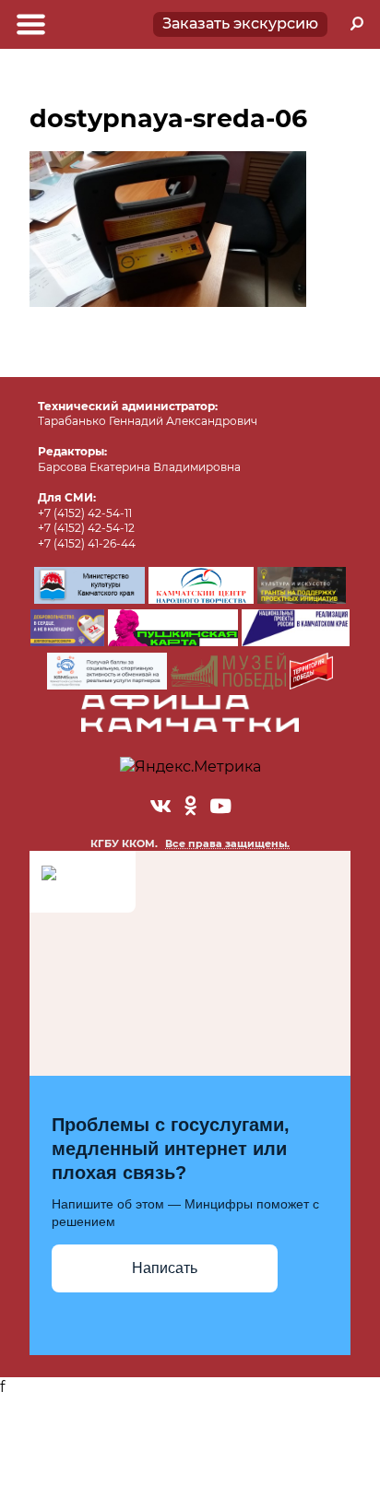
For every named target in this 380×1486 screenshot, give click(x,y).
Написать (164, 1268)
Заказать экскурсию (240, 23)
